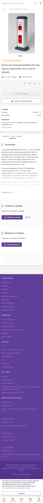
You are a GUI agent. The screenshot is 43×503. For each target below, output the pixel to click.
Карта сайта (6, 337)
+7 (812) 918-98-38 (7, 451)
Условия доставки (8, 326)
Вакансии (5, 289)
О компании (6, 283)
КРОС (4, 360)
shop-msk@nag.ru (8, 383)
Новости (5, 286)
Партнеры (5, 300)
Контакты (5, 293)
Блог (3, 346)
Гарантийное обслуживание (12, 330)
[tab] (6, 136)
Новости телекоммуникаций (12, 350)
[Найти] (35, 3)
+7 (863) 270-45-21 (7, 422)
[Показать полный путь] (4, 9)
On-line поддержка (9, 320)
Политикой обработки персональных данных (16, 488)
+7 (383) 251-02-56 (7, 437)
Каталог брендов (8, 303)
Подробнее (6, 192)
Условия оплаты (7, 323)
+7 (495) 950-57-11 (7, 380)
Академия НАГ (7, 357)
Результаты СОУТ (8, 307)
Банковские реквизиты (10, 296)
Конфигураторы (7, 367)
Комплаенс (6, 333)
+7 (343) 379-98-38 (7, 406)
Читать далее (6, 128)
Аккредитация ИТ (8, 310)
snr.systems (6, 363)
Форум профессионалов (11, 353)
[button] (22, 33)
